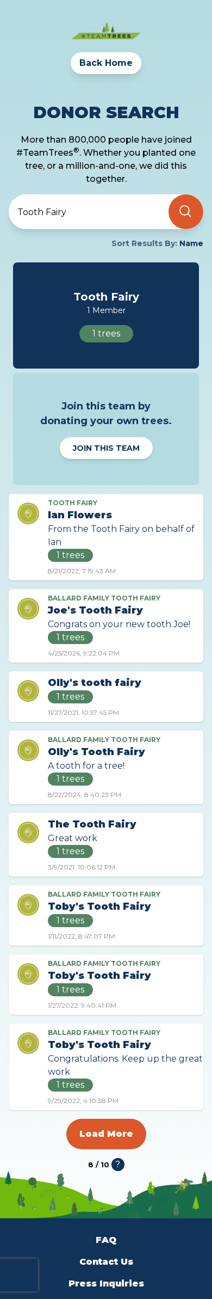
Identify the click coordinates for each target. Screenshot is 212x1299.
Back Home (106, 63)
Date (28, 270)
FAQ (106, 1240)
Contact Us (106, 1262)
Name (30, 251)
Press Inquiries (106, 1283)
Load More (106, 1134)
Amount (35, 290)
